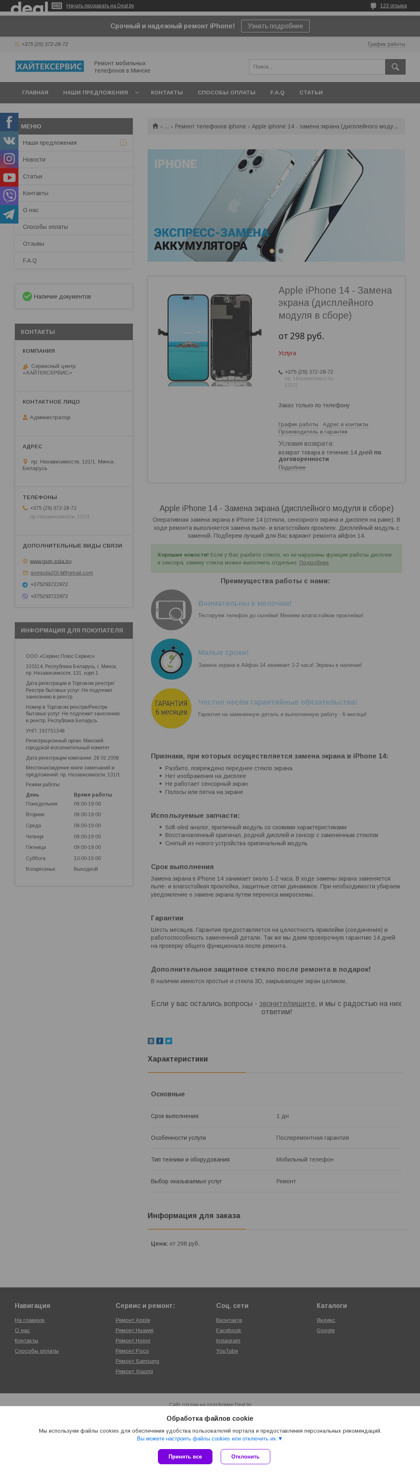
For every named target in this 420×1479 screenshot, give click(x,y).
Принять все (185, 1457)
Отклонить (245, 1457)
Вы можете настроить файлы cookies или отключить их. (207, 1439)
